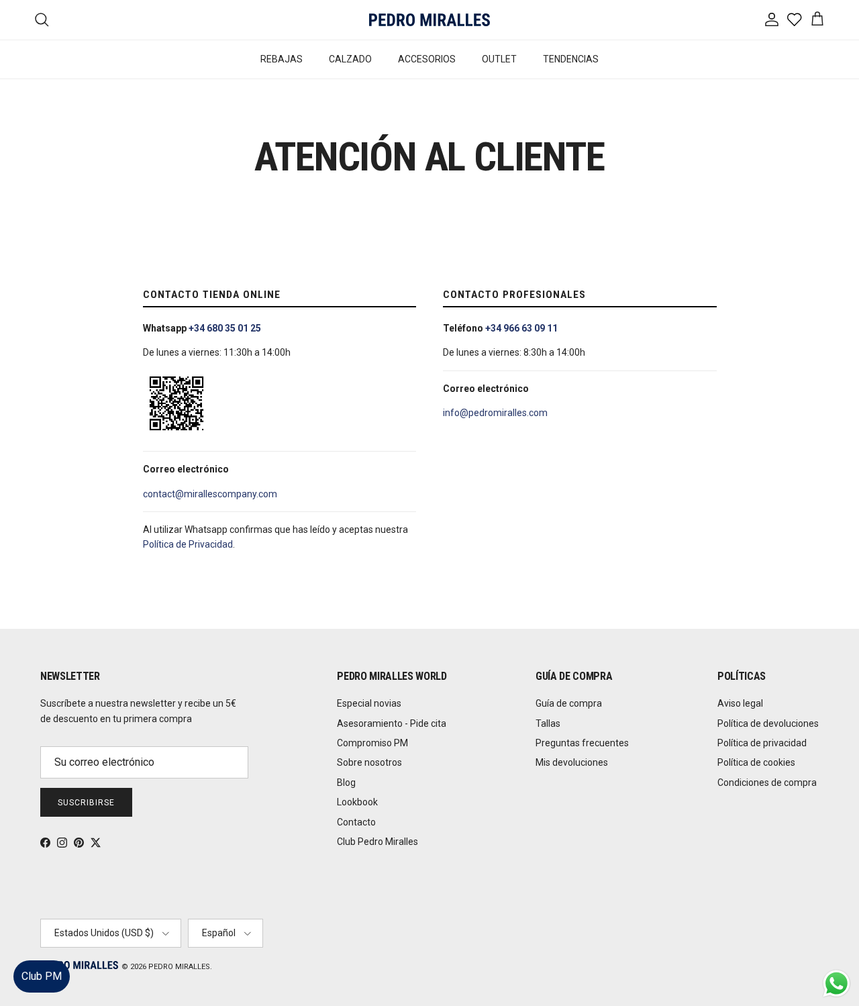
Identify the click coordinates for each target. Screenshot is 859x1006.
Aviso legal (740, 703)
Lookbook (357, 802)
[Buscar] (42, 19)
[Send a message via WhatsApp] (836, 983)
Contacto (356, 822)
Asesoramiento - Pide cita (391, 723)
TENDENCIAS (571, 59)
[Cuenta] (769, 19)
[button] (835, 955)
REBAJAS (281, 59)
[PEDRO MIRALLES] (429, 19)
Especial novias (369, 703)
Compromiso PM (372, 743)
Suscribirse (86, 802)
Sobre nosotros (369, 762)
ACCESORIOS (427, 59)
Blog (346, 782)
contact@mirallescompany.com (210, 494)
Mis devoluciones (572, 762)
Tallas (548, 723)
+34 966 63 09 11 (521, 328)
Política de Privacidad (188, 544)
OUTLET (499, 59)
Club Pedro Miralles (377, 841)
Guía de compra (569, 703)
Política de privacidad (762, 743)
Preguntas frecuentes (582, 743)
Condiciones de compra (767, 782)
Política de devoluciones (768, 723)
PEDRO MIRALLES (179, 966)
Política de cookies (756, 762)
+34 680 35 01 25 (225, 328)
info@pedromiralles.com (495, 412)
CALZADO (350, 59)
